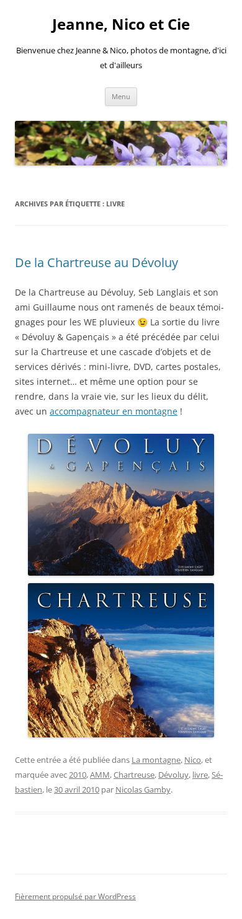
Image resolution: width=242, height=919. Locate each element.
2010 (77, 774)
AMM (100, 774)
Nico (192, 759)
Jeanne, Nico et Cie (121, 24)
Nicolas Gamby (143, 789)
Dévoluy (173, 774)
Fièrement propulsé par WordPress (75, 896)
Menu (121, 96)
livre (200, 774)
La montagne (156, 759)
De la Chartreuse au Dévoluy (96, 262)
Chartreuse (134, 774)
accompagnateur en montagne (113, 411)
